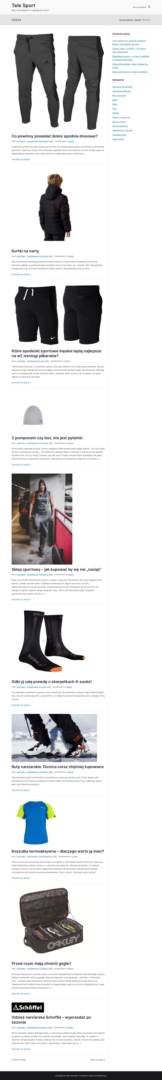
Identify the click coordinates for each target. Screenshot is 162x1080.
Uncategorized (119, 135)
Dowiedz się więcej (20, 159)
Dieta (114, 104)
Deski (115, 100)
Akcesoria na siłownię (122, 87)
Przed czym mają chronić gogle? (41, 963)
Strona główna (139, 7)
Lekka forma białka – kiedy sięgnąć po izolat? (130, 66)
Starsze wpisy (19, 1059)
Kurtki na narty (25, 251)
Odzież (71, 141)
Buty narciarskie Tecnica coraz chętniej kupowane (58, 766)
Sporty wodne (118, 122)
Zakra (91, 1076)
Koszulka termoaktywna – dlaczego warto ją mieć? (58, 851)
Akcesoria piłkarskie (121, 91)
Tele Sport (23, 5)
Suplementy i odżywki (122, 130)
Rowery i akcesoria (121, 117)
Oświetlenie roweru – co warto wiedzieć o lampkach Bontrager (130, 58)
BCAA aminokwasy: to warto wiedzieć (129, 72)
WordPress (102, 1076)
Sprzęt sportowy (120, 126)
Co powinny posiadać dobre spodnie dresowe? (55, 136)
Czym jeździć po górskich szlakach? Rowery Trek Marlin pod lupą (129, 42)
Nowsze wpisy (97, 1059)
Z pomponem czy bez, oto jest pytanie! (47, 438)
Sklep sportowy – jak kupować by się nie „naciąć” (57, 569)
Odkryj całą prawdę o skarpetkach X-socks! (52, 681)
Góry (114, 108)
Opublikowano (40, 141)
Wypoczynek (118, 139)
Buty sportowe (119, 95)
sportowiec (21, 141)
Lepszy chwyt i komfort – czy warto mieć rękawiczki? (129, 50)
